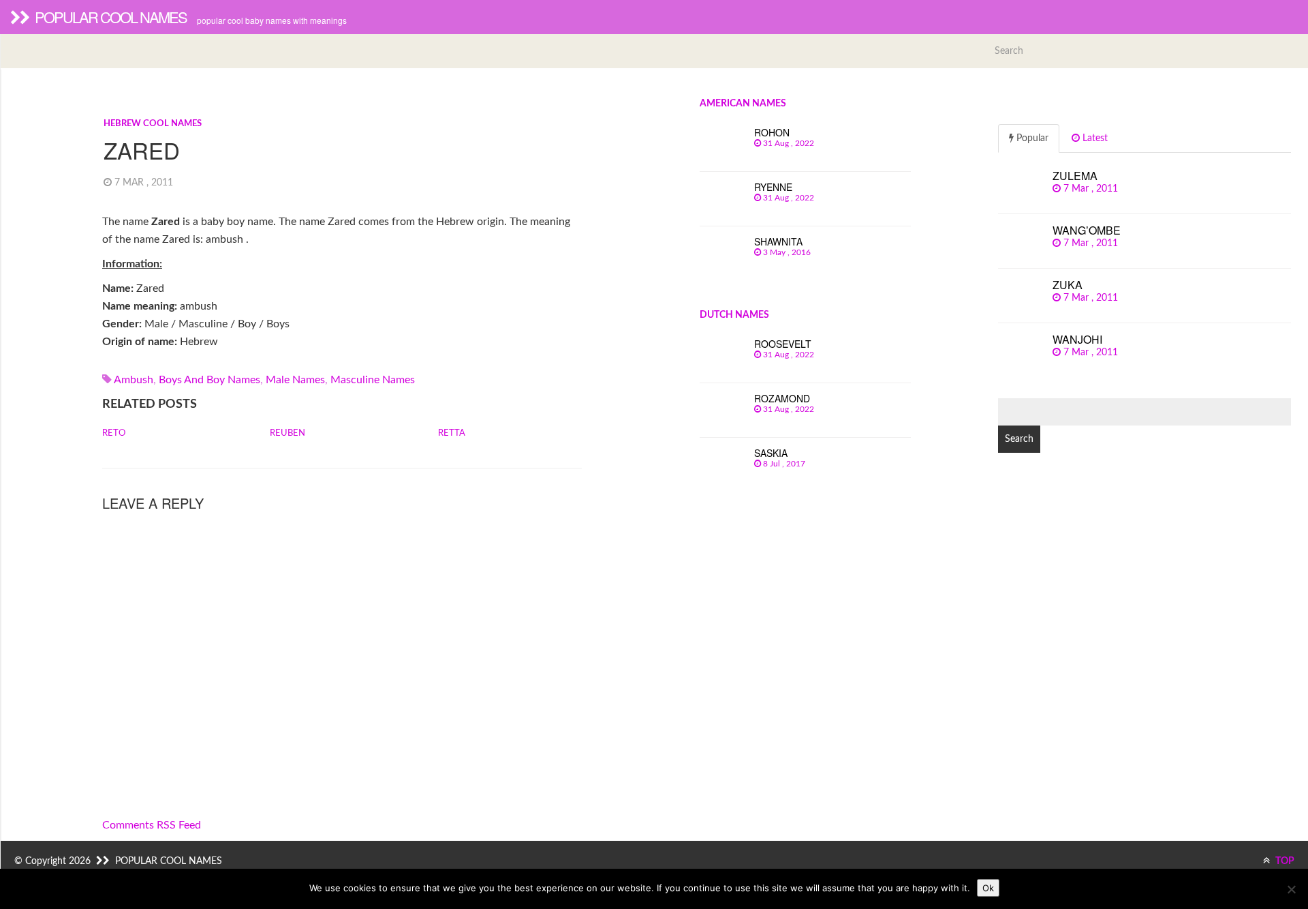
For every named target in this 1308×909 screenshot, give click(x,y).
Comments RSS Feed (151, 825)
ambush (133, 379)
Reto (113, 433)
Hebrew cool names (153, 123)
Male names (295, 379)
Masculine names (372, 379)
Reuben (287, 433)
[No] (1291, 889)
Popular (1031, 138)
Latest (1094, 138)
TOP (1283, 861)
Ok (988, 887)
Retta (451, 433)
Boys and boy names (209, 379)
